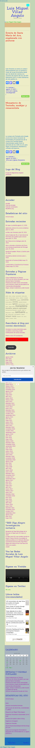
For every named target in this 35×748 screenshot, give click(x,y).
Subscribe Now (17, 379)
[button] (17, 368)
